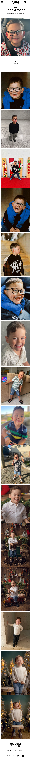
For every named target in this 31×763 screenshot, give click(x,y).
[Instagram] (13, 756)
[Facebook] (8, 756)
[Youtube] (22, 756)
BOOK (16, 12)
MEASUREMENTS (10, 12)
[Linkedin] (18, 756)
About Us (21, 750)
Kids (15, 7)
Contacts (9, 750)
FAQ (16, 750)
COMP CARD (21, 12)
